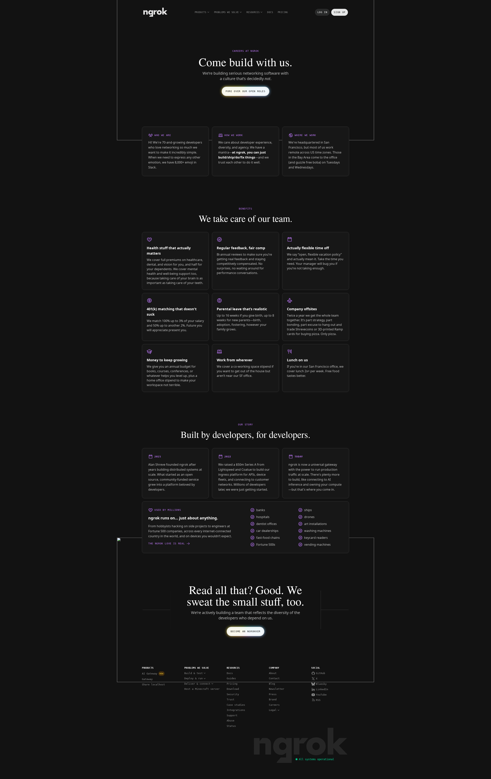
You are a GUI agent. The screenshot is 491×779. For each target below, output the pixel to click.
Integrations (236, 710)
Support (232, 715)
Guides (231, 678)
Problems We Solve (226, 12)
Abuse (230, 720)
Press (273, 694)
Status (231, 726)
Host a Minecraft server (202, 688)
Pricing (283, 12)
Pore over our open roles (245, 91)
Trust (230, 699)
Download (233, 688)
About (273, 673)
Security (233, 694)
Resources (253, 12)
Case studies (236, 704)
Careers (274, 704)
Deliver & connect (197, 683)
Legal (273, 710)
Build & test (193, 673)
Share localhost (153, 684)
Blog (272, 683)
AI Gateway (152, 673)
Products (200, 12)
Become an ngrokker (245, 631)
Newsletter (276, 688)
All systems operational (316, 759)
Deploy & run (193, 678)
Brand (273, 699)
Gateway (147, 679)
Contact (274, 678)
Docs (270, 12)
